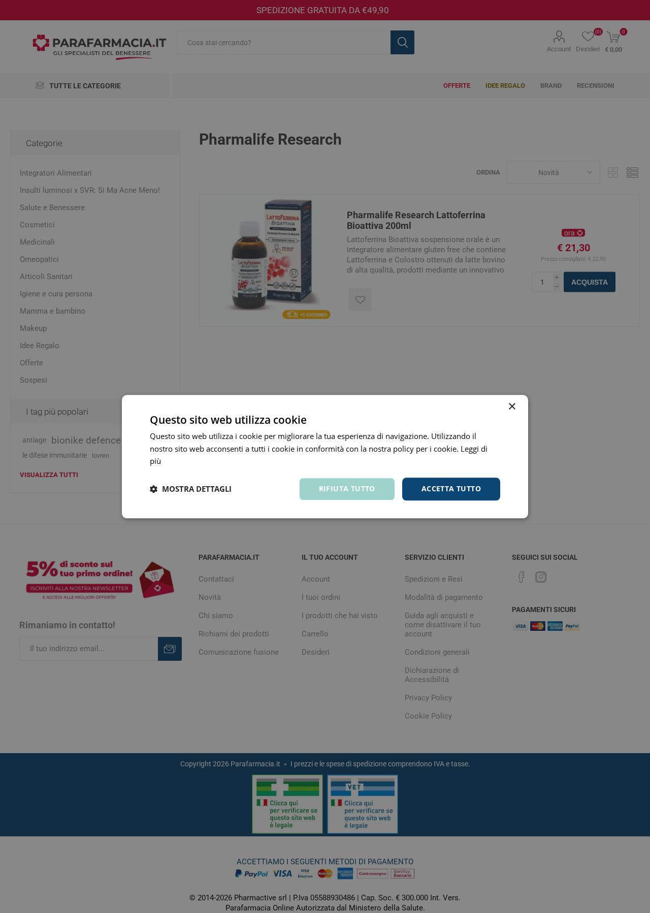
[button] (191, 489)
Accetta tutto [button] (451, 488)
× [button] (511, 407)
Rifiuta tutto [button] (347, 488)
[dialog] (325, 456)
